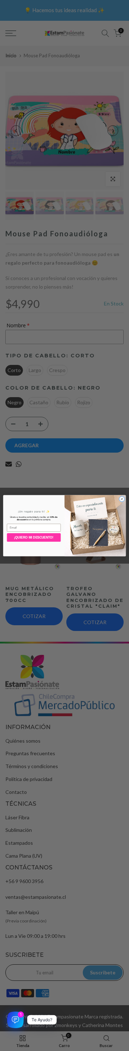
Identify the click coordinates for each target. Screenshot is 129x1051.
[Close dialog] (121, 498)
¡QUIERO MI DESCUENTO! (33, 537)
